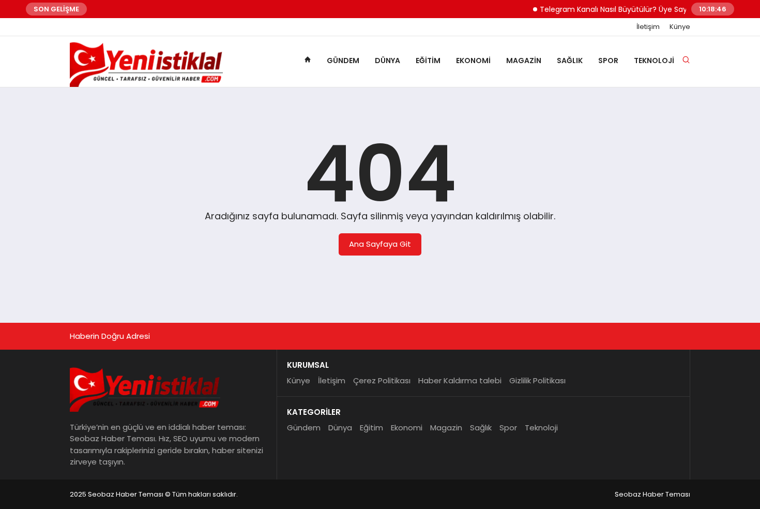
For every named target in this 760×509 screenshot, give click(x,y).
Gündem (343, 60)
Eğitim (428, 60)
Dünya (387, 60)
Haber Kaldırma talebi (459, 380)
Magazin (523, 60)
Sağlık (570, 60)
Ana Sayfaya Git (380, 243)
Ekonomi (473, 60)
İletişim (648, 27)
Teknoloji (654, 60)
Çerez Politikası (382, 380)
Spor (608, 60)
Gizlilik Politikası (537, 380)
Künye (680, 27)
